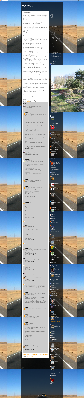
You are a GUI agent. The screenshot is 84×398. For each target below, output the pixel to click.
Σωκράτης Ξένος (53, 332)
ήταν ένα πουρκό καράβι (54, 293)
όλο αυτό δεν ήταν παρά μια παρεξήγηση (55, 46)
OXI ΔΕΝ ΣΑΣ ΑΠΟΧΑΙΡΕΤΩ (54, 322)
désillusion (28, 5)
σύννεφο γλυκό (53, 335)
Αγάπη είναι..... (56, 153)
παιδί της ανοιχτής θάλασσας (55, 283)
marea (52, 137)
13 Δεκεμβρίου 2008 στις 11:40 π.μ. (29, 239)
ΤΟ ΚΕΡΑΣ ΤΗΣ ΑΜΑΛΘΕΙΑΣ (55, 348)
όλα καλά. (52, 24)
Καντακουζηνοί (56, 188)
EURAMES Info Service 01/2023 (55, 223)
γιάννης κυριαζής (53, 207)
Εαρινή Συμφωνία (53, 218)
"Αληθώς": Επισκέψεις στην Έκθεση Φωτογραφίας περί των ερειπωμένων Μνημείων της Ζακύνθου (57, 326)
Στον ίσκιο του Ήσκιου (54, 324)
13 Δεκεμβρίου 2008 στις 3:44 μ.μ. (29, 254)
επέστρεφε (52, 159)
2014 (51, 15)
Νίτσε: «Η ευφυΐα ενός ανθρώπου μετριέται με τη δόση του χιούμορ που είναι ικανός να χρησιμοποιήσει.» (55, 174)
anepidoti (26, 104)
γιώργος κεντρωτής (53, 208)
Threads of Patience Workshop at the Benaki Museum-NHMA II (57, 356)
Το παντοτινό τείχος (56, 305)
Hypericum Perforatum (54, 133)
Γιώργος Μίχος (53, 214)
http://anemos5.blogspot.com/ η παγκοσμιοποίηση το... (55, 26)
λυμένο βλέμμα (53, 333)
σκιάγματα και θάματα (54, 295)
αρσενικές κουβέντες (53, 287)
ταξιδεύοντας (53, 337)
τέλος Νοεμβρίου (53, 216)
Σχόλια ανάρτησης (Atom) (29, 356)
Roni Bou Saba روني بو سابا (29, 276)
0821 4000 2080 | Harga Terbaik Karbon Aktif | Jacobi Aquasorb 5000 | (57, 163)
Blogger (45, 395)
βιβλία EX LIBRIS (53, 187)
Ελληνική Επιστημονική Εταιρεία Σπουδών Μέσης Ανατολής (55, 222)
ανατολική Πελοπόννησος (54, 296)
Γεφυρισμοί (52, 201)
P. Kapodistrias (27, 202)
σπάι (51, 304)
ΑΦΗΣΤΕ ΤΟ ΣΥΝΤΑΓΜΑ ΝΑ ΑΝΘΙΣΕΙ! (55, 147)
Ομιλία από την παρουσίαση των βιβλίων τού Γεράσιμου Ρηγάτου (57, 247)
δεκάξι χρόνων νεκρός (54, 37)
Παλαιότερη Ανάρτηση (44, 354)
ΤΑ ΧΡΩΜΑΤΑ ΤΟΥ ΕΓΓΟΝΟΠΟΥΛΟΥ (55, 199)
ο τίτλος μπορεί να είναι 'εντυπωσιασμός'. (54, 34)
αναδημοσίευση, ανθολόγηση (55, 36)
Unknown (26, 112)
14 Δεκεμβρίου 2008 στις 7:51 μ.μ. (29, 280)
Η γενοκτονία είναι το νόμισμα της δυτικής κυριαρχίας (56, 127)
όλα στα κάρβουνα (53, 375)
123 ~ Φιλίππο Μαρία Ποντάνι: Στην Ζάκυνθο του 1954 (57, 339)
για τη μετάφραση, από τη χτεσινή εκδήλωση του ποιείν (55, 58)
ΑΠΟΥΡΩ (52, 176)
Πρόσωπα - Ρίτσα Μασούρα (55, 289)
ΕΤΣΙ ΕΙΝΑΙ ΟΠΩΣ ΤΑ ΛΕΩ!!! (54, 263)
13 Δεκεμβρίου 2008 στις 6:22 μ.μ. (29, 261)
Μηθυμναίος (52, 251)
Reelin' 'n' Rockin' (56, 343)
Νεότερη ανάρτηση (26, 354)
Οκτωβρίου (53, 61)
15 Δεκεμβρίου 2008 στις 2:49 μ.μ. (29, 349)
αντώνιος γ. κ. (53, 172)
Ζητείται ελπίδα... (53, 225)
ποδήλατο (52, 286)
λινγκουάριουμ (53, 245)
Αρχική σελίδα (34, 354)
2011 (51, 17)
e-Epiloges (52, 125)
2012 (51, 16)
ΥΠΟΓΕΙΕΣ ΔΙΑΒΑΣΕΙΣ (57, 240)
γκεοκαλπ (52, 215)
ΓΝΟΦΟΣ (52, 330)
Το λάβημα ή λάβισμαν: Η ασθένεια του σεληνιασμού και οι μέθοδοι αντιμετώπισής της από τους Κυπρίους (57, 275)
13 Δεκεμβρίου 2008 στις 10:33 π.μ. (29, 217)
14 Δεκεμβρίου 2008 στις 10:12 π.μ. (29, 269)
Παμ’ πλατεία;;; (56, 349)
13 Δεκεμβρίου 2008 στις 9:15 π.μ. (29, 148)
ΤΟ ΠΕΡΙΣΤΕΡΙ (56, 361)
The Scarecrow (53, 131)
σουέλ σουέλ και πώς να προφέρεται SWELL (54, 298)
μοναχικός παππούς (54, 265)
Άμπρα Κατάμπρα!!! (53, 152)
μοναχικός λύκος (53, 262)
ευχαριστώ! (52, 28)
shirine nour (27, 248)
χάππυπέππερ (53, 366)
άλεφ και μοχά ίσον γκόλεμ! (54, 149)
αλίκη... (52, 161)
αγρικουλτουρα (53, 158)
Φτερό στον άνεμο (53, 360)
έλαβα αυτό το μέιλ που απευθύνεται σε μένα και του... (56, 43)
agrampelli (52, 116)
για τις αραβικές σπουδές (54, 52)
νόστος (52, 273)
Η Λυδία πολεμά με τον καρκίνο (55, 234)
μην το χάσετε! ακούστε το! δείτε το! (56, 55)
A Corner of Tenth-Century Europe (55, 64)
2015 (51, 14)
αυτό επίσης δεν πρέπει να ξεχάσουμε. (56, 33)
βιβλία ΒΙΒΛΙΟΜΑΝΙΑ (54, 193)
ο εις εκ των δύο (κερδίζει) (54, 279)
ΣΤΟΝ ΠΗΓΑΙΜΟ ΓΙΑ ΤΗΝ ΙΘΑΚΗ (55, 321)
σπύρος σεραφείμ (53, 310)
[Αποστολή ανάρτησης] (35, 101)
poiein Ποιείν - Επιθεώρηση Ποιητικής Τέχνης (55, 141)
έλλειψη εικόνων (53, 51)
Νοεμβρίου (53, 60)
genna (26, 225)
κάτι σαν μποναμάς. (54, 27)
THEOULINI (52, 146)
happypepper (27, 159)
